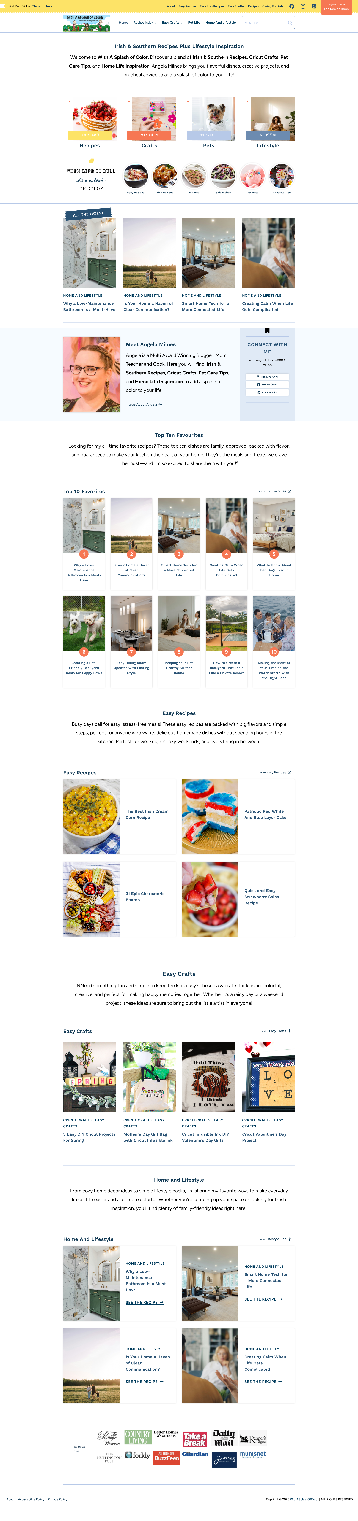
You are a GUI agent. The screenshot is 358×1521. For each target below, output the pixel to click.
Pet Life (194, 22)
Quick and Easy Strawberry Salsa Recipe (261, 896)
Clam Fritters (42, 6)
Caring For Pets (272, 6)
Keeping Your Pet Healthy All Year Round (179, 668)
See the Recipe (144, 1302)
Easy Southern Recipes (243, 6)
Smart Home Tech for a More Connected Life (179, 570)
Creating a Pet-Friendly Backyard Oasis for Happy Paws (84, 668)
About (171, 6)
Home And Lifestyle (82, 295)
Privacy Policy (57, 1499)
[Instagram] (303, 6)
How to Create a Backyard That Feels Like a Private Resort (226, 668)
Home (123, 22)
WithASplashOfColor (304, 1499)
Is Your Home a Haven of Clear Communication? (132, 570)
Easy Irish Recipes (212, 6)
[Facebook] (292, 6)
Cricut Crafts (77, 1120)
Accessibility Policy (31, 1499)
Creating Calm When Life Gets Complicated (226, 570)
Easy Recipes (187, 6)
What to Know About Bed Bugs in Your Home (274, 570)
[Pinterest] (314, 6)
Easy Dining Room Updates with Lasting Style (131, 668)
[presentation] (89, 253)
